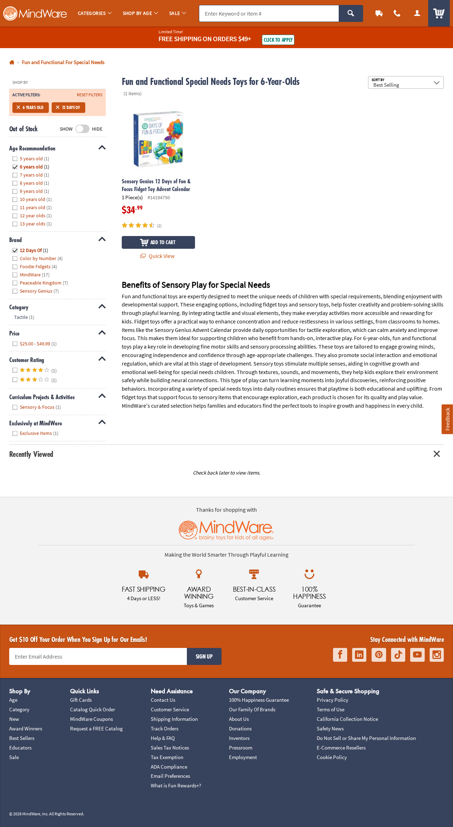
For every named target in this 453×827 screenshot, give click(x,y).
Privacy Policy (332, 699)
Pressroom (240, 747)
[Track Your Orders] (379, 13)
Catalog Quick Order (92, 709)
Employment (243, 757)
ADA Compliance (169, 766)
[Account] (417, 13)
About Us (239, 719)
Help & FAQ (163, 738)
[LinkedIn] (359, 655)
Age (13, 699)
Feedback (447, 419)
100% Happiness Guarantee (259, 699)
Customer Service (170, 709)
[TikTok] (398, 655)
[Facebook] (340, 655)
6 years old (33, 107)
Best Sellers (21, 738)
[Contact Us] (397, 13)
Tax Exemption (167, 757)
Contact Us (163, 699)
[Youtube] (417, 655)
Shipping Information (174, 719)
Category (19, 709)
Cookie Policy (332, 757)
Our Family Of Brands (252, 709)
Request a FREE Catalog (96, 728)
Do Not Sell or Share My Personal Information (366, 738)
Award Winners (25, 728)
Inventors (239, 738)
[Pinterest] (379, 655)
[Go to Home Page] (12, 62)
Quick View (161, 255)
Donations (240, 728)
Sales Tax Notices (170, 747)
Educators (20, 747)
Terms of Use (330, 709)
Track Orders (164, 728)
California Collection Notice (347, 719)
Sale (14, 757)
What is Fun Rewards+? (176, 785)
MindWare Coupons (91, 719)
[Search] (351, 13)
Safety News (330, 728)
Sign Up (204, 656)
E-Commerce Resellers (341, 747)
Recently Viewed (31, 453)
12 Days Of (71, 107)
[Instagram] (437, 655)
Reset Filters (89, 95)
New (14, 719)
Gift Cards (81, 699)
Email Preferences (170, 776)
